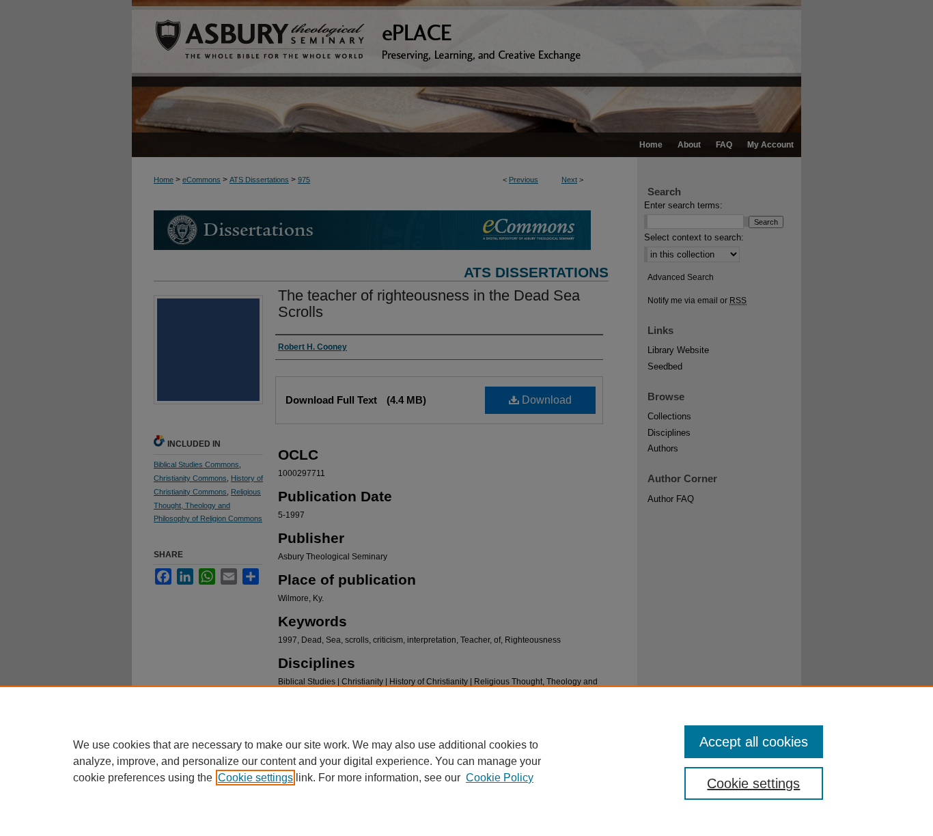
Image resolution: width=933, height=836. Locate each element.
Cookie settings (255, 777)
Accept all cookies (753, 741)
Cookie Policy (499, 777)
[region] (466, 761)
